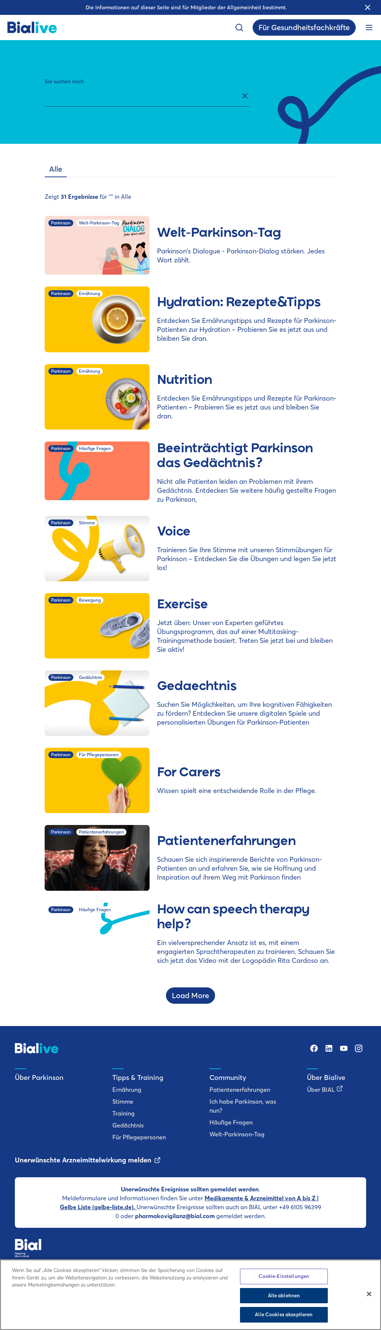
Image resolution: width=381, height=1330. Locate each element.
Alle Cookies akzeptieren (284, 1314)
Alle (55, 169)
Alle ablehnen (284, 1295)
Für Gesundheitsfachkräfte (304, 27)
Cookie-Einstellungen (284, 1276)
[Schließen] (369, 1294)
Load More (190, 995)
